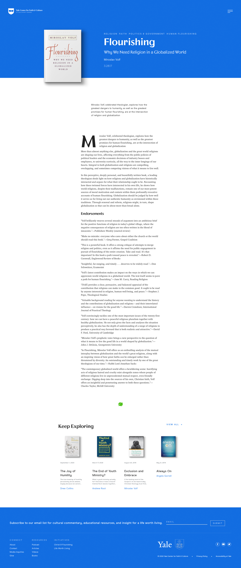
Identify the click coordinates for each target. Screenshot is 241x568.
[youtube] (223, 544)
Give (12, 556)
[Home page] (25, 11)
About (12, 545)
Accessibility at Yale (223, 556)
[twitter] (229, 544)
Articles (35, 548)
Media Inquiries (17, 552)
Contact (13, 548)
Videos (35, 552)
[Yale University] (165, 544)
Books (35, 556)
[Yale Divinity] (179, 544)
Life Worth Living (62, 548)
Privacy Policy (201, 556)
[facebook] (218, 544)
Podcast (35, 545)
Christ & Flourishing (63, 545)
